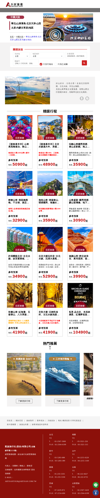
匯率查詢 (40, 420)
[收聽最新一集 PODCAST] (96, 492)
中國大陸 (19, 37)
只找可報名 (48, 64)
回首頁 (9, 420)
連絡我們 (30, 420)
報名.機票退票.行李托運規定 (69, 420)
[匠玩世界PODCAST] (82, 98)
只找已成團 (63, 64)
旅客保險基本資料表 (40, 424)
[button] (65, 39)
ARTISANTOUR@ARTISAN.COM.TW (20, 481)
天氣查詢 (51, 420)
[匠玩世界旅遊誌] (87, 98)
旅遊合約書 (24, 424)
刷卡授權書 (11, 424)
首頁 (12, 37)
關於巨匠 (19, 420)
